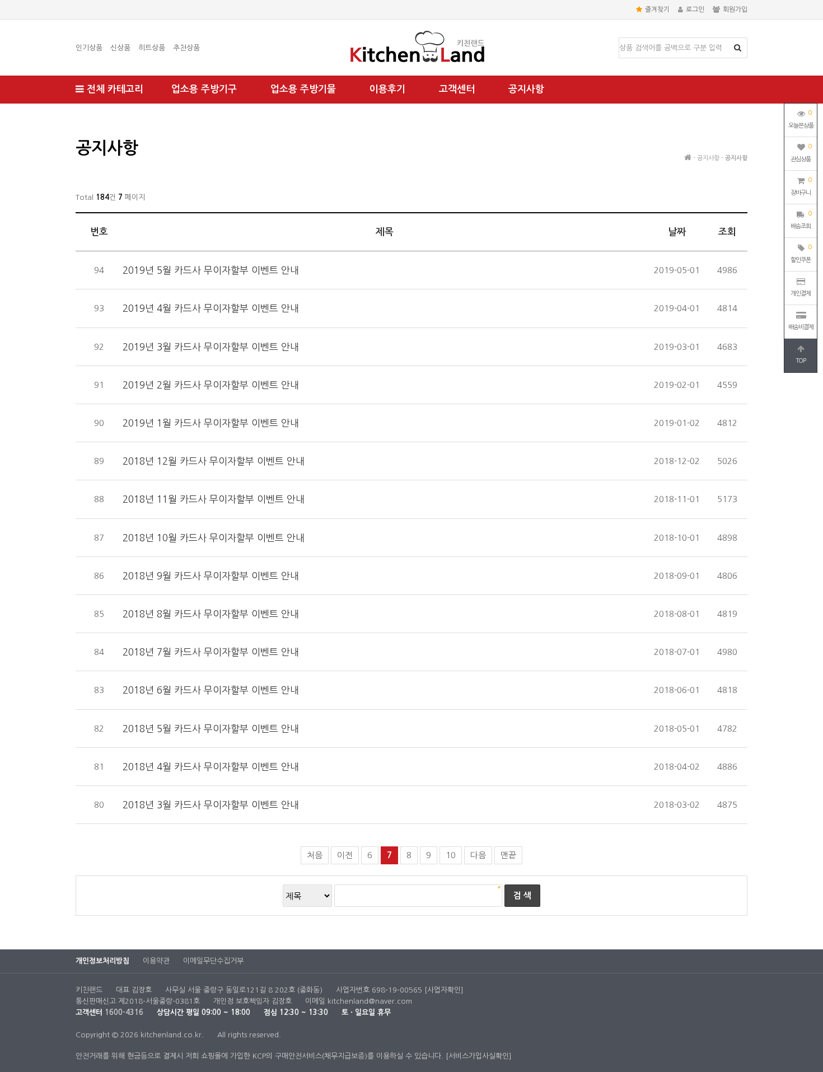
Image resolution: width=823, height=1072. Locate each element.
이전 (345, 855)
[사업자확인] (444, 990)
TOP (801, 361)
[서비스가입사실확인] (479, 1056)
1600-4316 (124, 1012)
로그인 (695, 9)
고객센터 (457, 89)
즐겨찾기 (657, 9)
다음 (478, 855)
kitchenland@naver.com (370, 1001)
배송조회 (801, 220)
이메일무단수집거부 (213, 961)
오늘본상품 (800, 119)
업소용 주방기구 (204, 89)
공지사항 (526, 89)
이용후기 (387, 89)
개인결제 (801, 294)
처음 (314, 855)
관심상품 (801, 152)
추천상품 (186, 48)
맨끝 (508, 855)
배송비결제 (800, 327)
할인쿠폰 (801, 253)
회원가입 (735, 9)
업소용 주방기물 (303, 89)
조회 (727, 232)
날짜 (677, 232)
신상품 (120, 48)
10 (451, 855)
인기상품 (89, 48)
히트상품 (151, 48)
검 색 (522, 895)
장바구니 (801, 186)
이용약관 (156, 961)
